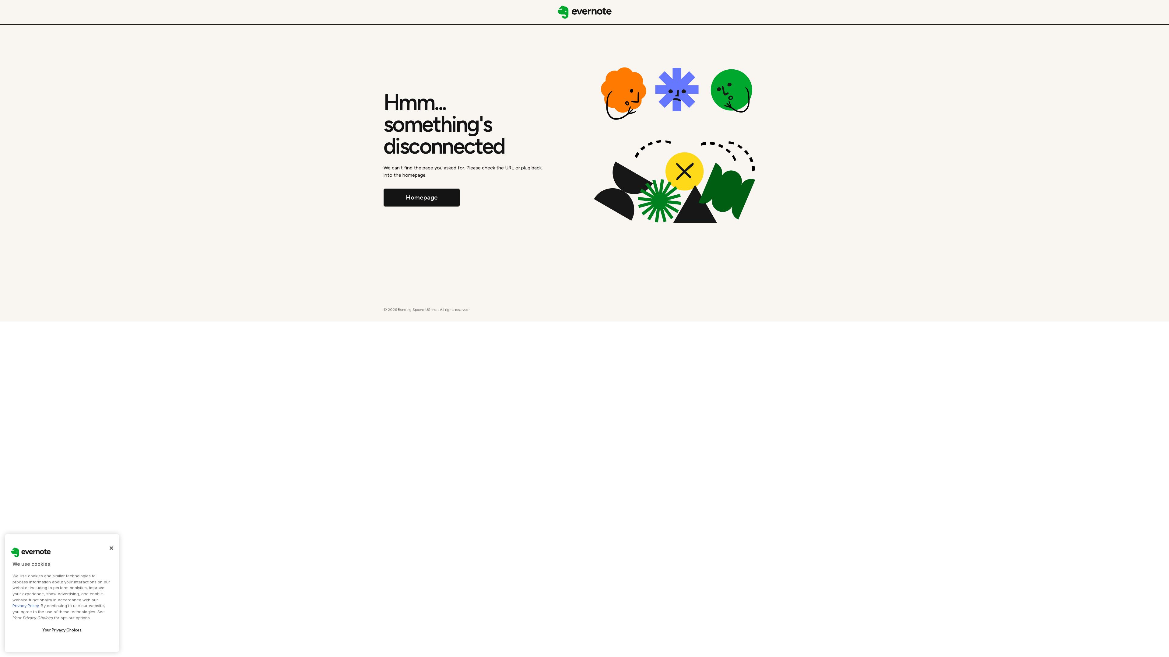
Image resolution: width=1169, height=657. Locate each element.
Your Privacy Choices (62, 630)
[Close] (111, 548)
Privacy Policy (25, 605)
